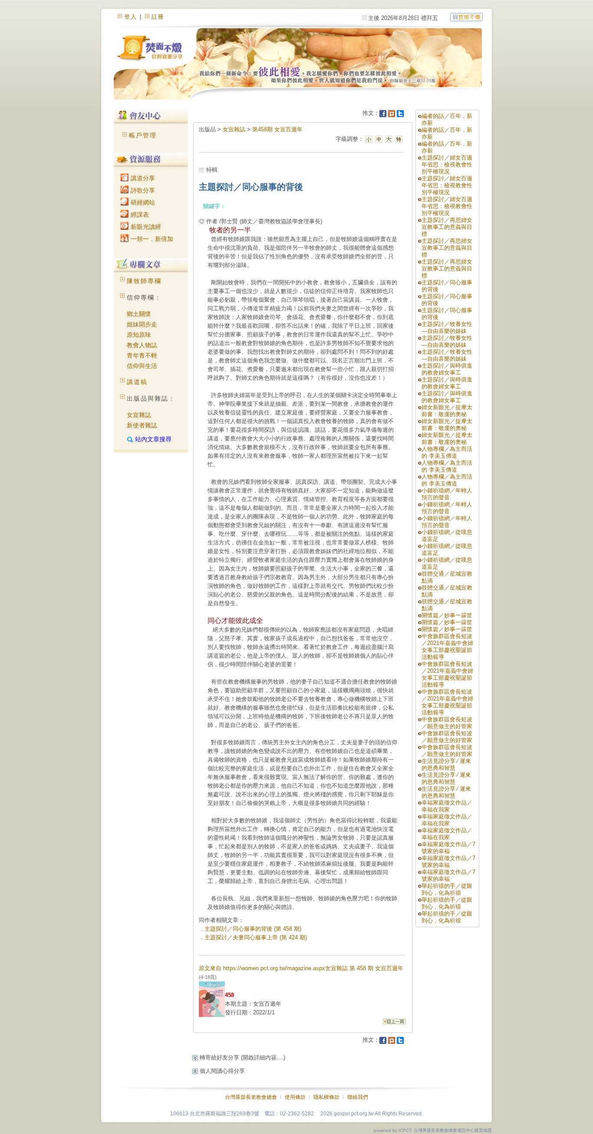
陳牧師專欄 (144, 280)
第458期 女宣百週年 (277, 129)
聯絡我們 (357, 1097)
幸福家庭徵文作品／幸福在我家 (447, 806)
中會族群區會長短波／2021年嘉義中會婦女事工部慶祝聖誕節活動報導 (447, 646)
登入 (130, 16)
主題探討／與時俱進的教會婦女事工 (447, 369)
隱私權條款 (326, 1097)
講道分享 (142, 178)
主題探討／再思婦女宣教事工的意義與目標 (447, 227)
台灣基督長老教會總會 (251, 1097)
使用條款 (295, 1097)
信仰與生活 (142, 365)
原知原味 (139, 334)
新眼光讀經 (145, 226)
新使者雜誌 (142, 425)
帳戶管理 (143, 135)
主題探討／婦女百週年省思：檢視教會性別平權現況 (447, 164)
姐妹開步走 (142, 324)
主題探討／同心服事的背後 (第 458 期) (252, 928)
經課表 (139, 214)
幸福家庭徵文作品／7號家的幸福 (448, 847)
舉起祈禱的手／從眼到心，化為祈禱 (447, 889)
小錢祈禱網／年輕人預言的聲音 (447, 494)
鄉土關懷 (139, 313)
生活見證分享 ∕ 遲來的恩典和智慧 (446, 764)
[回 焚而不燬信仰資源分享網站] (466, 16)
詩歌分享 (142, 190)
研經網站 (142, 202)
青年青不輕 (142, 355)
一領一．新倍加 (151, 238)
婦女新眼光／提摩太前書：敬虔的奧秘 (447, 410)
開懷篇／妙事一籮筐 (447, 615)
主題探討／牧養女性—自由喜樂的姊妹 (447, 327)
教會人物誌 (142, 345)
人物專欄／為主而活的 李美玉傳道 (447, 452)
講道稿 (137, 381)
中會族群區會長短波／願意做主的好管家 (447, 723)
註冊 (158, 16)
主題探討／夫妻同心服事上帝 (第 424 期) (255, 937)
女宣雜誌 (139, 414)
